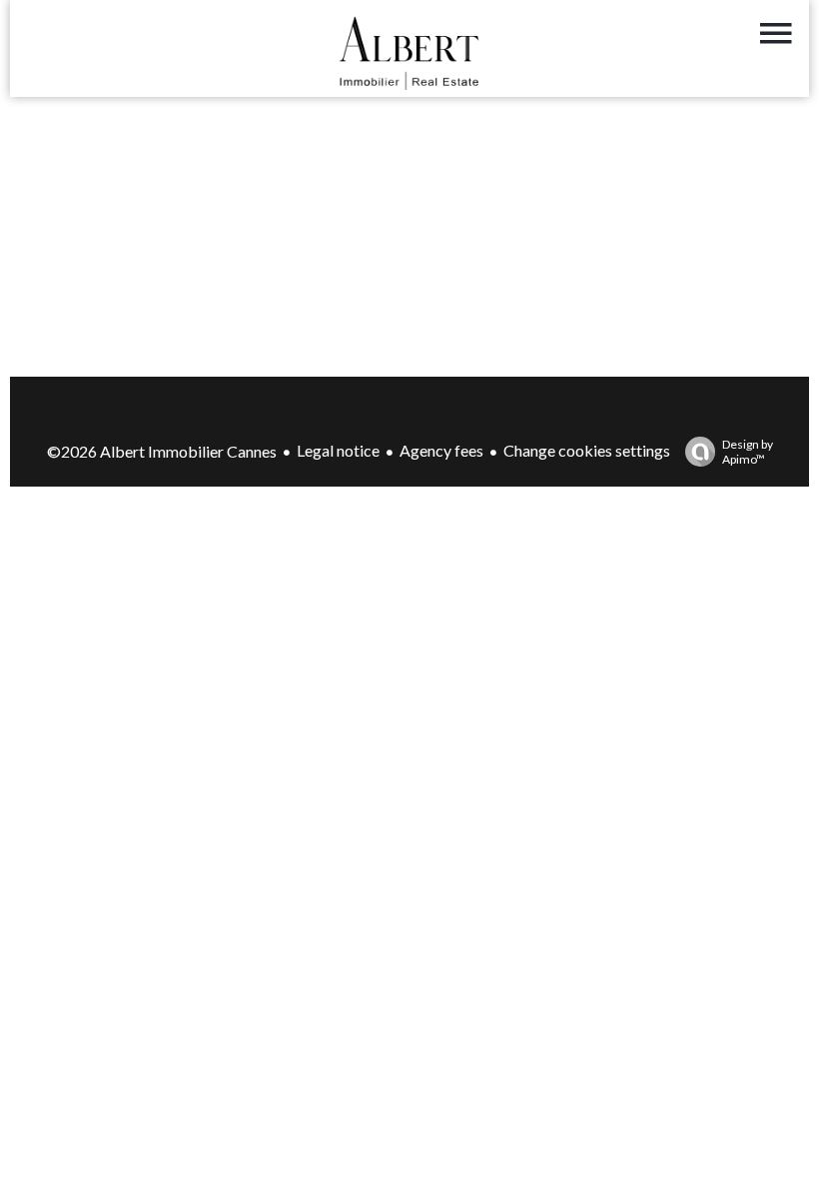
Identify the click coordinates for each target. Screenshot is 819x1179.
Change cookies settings (586, 450)
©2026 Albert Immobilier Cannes (162, 451)
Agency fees (441, 450)
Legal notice (338, 450)
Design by (747, 452)
